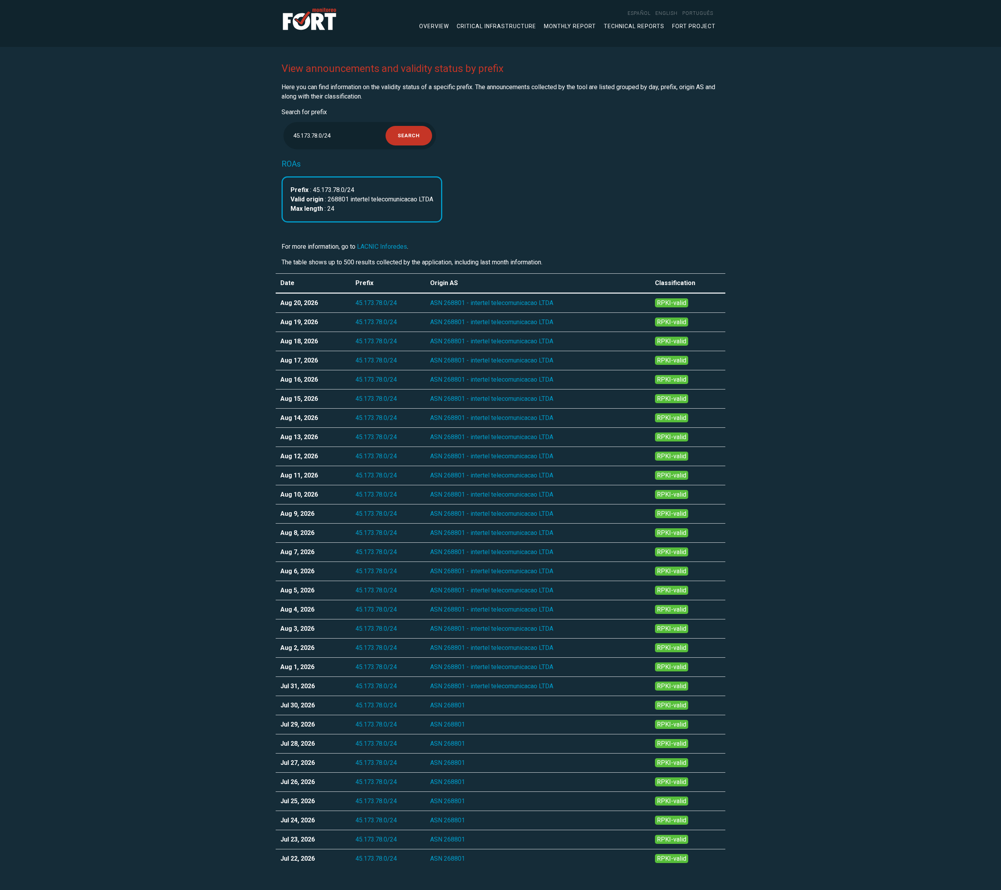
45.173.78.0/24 (376, 303)
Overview (434, 26)
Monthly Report (570, 26)
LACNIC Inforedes (382, 246)
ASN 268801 (447, 705)
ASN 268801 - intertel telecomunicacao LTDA (491, 303)
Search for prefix (304, 112)
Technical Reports (634, 26)
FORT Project (694, 26)
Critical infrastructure (496, 26)
